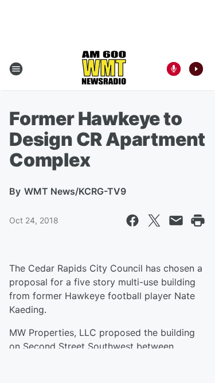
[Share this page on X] (154, 220)
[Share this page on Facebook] (132, 220)
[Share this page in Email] (176, 220)
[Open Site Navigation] (16, 69)
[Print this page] (198, 220)
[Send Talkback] (174, 69)
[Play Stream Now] (196, 69)
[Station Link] (104, 69)
